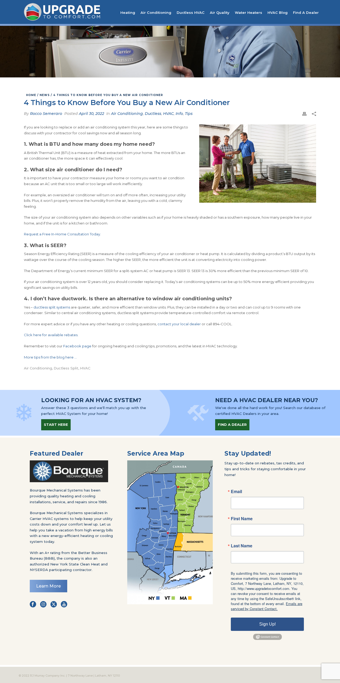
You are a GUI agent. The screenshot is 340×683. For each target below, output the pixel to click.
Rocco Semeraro (46, 113)
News (45, 95)
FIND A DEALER (232, 424)
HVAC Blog (277, 12)
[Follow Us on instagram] (43, 604)
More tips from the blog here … (50, 357)
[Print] (304, 114)
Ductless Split (66, 368)
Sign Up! (267, 624)
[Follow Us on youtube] (64, 604)
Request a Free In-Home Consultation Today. (62, 234)
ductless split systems (51, 307)
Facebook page (77, 346)
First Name (242, 519)
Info (179, 113)
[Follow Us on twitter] (53, 604)
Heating (127, 12)
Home (31, 95)
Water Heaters (248, 12)
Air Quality (220, 12)
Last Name (241, 546)
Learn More (48, 586)
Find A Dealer (306, 12)
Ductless (153, 113)
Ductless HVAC (191, 12)
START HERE (56, 424)
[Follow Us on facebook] (33, 604)
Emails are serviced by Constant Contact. (266, 606)
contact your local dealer (179, 324)
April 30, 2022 (91, 113)
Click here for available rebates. (51, 335)
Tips (189, 113)
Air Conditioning (156, 12)
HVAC (168, 113)
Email (236, 491)
